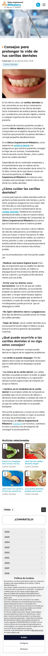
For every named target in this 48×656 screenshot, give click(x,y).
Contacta (17, 423)
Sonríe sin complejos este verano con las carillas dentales (11, 462)
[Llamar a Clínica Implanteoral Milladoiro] (38, 5)
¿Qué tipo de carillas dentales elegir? (34, 462)
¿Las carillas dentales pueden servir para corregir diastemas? (34, 490)
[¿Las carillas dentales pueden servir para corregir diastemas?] (35, 478)
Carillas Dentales (10, 64)
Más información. (37, 630)
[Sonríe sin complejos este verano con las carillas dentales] (12, 451)
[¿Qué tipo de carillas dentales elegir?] (35, 451)
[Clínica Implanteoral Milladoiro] (12, 4)
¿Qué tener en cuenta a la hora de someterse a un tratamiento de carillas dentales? (12, 490)
